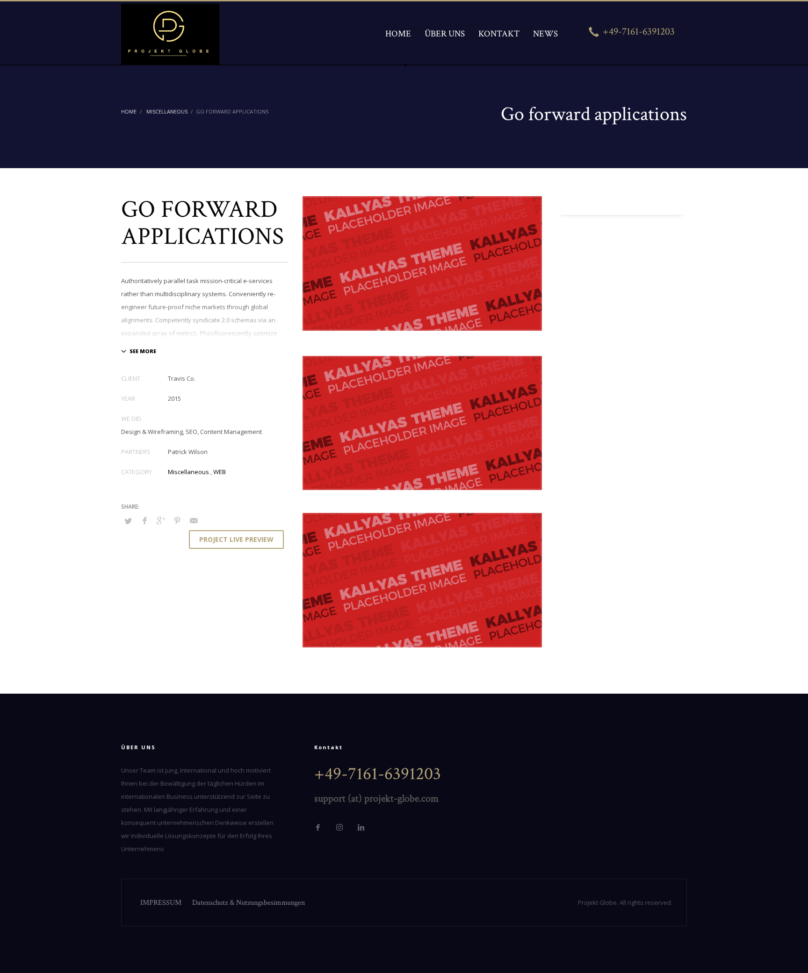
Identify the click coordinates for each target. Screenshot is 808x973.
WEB (219, 472)
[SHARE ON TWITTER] (128, 521)
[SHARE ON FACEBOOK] (144, 520)
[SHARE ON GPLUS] (161, 520)
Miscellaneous (188, 472)
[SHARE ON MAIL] (194, 520)
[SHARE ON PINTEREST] (177, 520)
